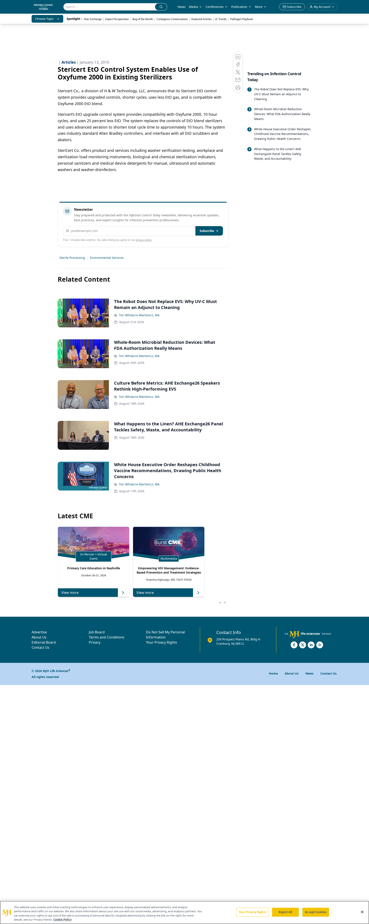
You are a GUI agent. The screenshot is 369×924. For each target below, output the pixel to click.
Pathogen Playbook (241, 19)
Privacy (94, 642)
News (182, 7)
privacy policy (144, 240)
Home (273, 673)
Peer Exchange (93, 19)
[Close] (362, 912)
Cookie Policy (62, 919)
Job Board (97, 632)
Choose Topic (44, 19)
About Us (39, 637)
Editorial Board (44, 642)
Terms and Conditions (106, 637)
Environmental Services (107, 258)
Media (193, 7)
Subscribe (207, 231)
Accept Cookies (315, 912)
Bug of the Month (142, 19)
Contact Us (40, 647)
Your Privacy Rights (161, 642)
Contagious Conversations (172, 19)
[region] (184, 912)
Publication (239, 7)
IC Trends (221, 19)
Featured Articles (201, 19)
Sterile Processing (72, 258)
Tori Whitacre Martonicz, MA (139, 315)
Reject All (285, 912)
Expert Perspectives (117, 19)
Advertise (39, 632)
